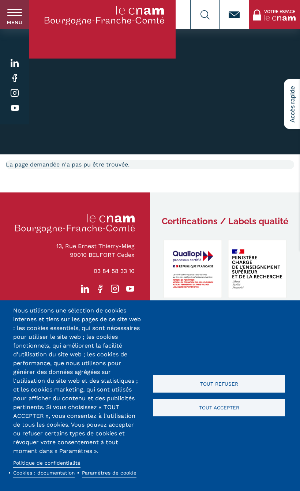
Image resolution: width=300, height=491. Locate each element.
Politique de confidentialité (46, 463)
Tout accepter (219, 408)
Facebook (14, 78)
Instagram (14, 93)
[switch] (14, 14)
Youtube (14, 108)
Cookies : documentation (44, 473)
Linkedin (14, 63)
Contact (234, 14)
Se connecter (267, 4)
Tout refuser (219, 384)
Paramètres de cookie (109, 473)
